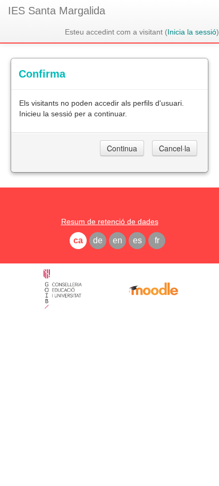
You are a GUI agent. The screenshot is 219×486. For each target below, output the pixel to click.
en (117, 240)
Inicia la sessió (191, 32)
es (137, 240)
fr (157, 240)
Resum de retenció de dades (109, 221)
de (98, 240)
